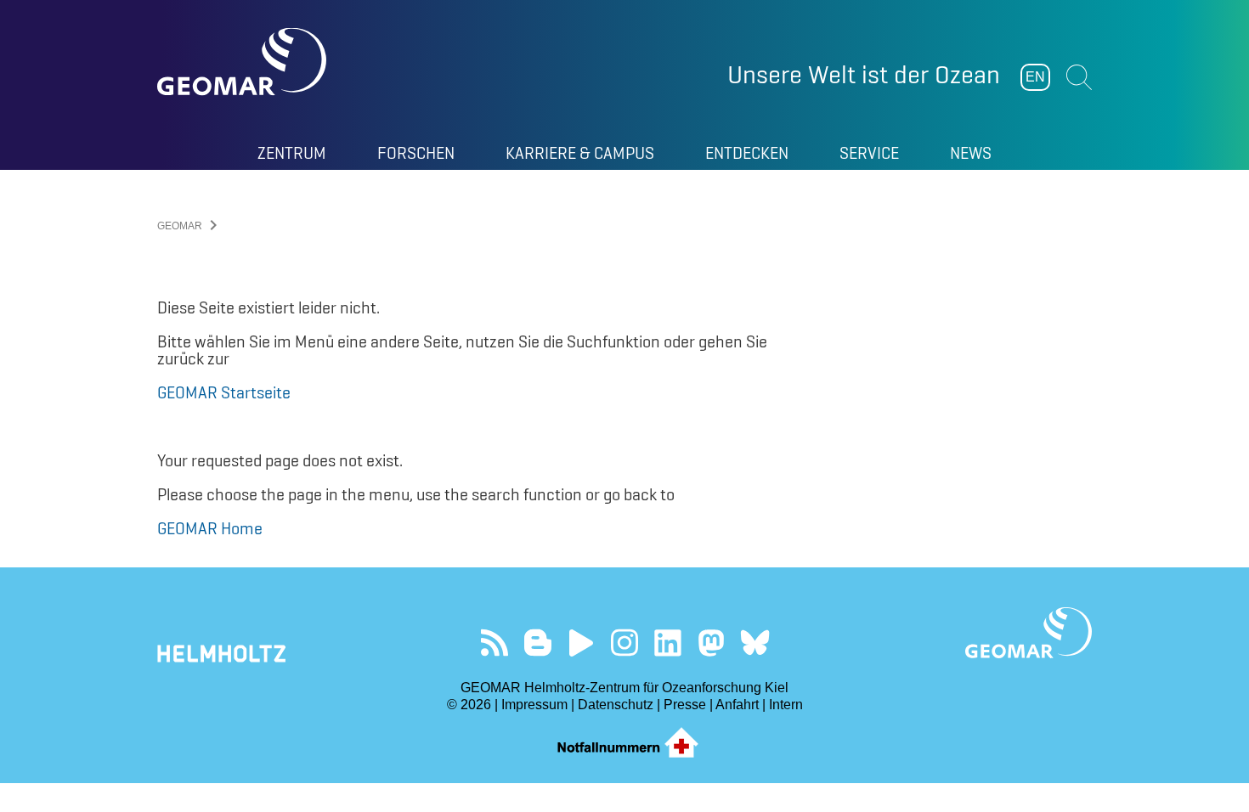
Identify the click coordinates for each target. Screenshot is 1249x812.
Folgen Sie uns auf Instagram (625, 642)
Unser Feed (495, 642)
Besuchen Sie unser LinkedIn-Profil (668, 642)
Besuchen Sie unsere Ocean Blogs (538, 642)
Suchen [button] (1079, 77)
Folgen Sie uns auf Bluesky (755, 642)
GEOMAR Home (210, 528)
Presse (685, 704)
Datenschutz (615, 704)
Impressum (534, 704)
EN (1035, 77)
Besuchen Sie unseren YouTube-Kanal (581, 642)
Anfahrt (737, 704)
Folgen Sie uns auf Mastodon (711, 642)
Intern (786, 704)
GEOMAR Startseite (224, 392)
